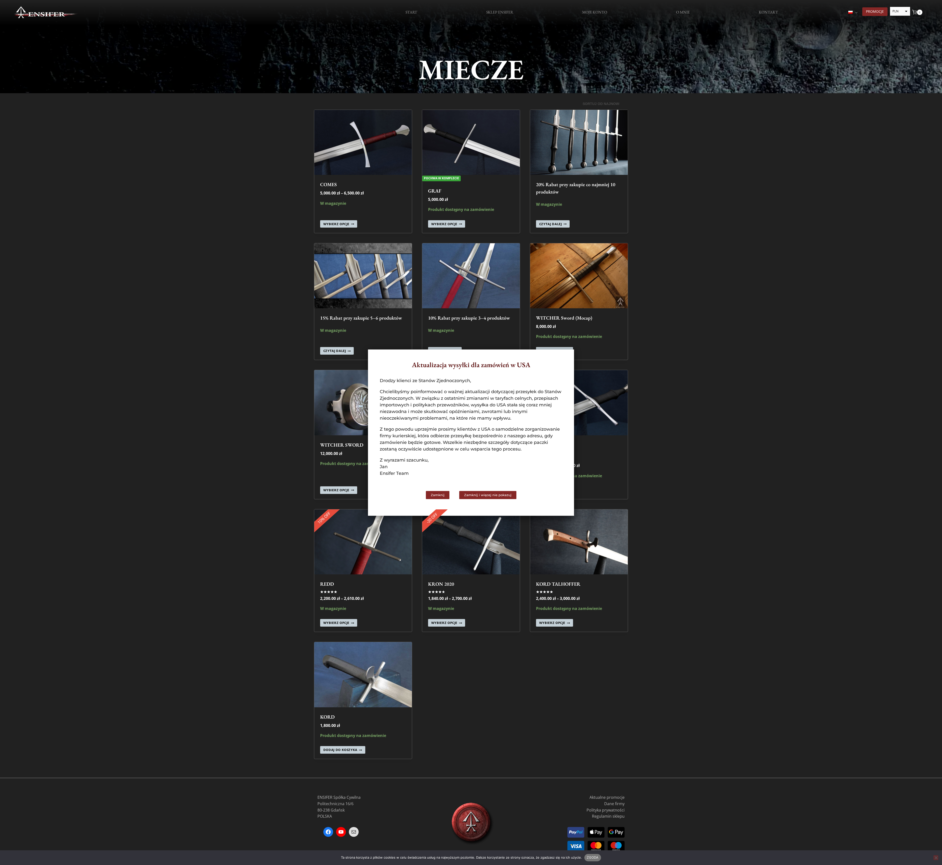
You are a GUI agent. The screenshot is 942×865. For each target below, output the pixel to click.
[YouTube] (341, 832)
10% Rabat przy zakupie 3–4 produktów (469, 318)
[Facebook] (328, 832)
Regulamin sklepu (608, 816)
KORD (327, 717)
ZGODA (592, 857)
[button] (566, 357)
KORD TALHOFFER (558, 584)
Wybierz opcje (336, 224)
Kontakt (768, 12)
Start (411, 12)
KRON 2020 (441, 584)
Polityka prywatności (606, 810)
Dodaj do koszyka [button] (340, 750)
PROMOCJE (875, 11)
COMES (328, 184)
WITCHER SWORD (341, 445)
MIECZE (471, 69)
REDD (327, 584)
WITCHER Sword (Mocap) (564, 318)
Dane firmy (614, 803)
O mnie (683, 12)
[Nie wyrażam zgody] (935, 857)
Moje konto (594, 12)
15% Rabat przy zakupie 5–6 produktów (361, 318)
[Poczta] (354, 832)
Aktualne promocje (607, 797)
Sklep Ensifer (499, 12)
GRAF (434, 191)
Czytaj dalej (550, 224)
